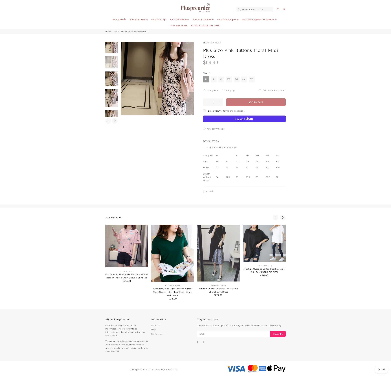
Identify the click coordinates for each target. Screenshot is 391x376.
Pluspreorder (126, 271)
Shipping (230, 90)
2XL (229, 79)
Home (108, 31)
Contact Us (157, 334)
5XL (252, 79)
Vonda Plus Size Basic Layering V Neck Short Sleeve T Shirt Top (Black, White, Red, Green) (172, 292)
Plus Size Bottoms (179, 19)
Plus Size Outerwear (203, 19)
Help (153, 329)
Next (115, 121)
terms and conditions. (234, 110)
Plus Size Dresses (139, 19)
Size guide (212, 90)
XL (221, 79)
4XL (244, 79)
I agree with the (226, 110)
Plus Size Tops (159, 19)
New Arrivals (119, 19)
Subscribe (278, 333)
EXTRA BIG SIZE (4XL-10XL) (205, 25)
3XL (236, 79)
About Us (156, 325)
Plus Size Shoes (179, 25)
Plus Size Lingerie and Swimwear (259, 19)
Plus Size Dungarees (228, 19)
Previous (108, 121)
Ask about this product (274, 90)
